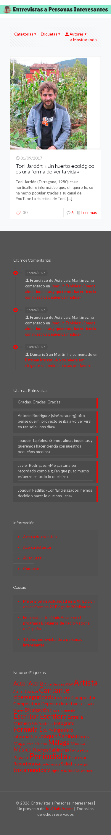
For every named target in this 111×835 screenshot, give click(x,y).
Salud (66, 763)
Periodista (48, 756)
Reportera (23, 763)
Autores (76, 34)
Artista (86, 682)
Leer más (89, 212)
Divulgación (37, 709)
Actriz (36, 683)
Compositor (83, 697)
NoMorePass (79, 750)
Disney (18, 710)
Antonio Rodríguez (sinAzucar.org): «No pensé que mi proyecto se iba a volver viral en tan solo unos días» (54, 421)
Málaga (59, 742)
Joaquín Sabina (56, 736)
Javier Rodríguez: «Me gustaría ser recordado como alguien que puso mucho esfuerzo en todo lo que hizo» (53, 471)
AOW (69, 684)
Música (77, 743)
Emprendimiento (62, 710)
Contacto (31, 568)
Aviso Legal (32, 558)
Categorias (23, 34)
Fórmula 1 (28, 729)
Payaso (20, 757)
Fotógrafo (64, 723)
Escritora (53, 716)
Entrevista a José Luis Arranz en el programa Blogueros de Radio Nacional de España (57, 623)
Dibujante (86, 704)
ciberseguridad (32, 697)
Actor (20, 683)
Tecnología (81, 764)
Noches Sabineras (51, 749)
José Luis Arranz (59, 808)
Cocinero (61, 697)
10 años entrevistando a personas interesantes (52, 642)
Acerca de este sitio (40, 536)
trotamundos (29, 769)
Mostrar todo (85, 39)
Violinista (70, 770)
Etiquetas (49, 34)
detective (68, 703)
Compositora (26, 703)
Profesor (78, 757)
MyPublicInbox (36, 744)
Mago (19, 743)
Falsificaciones (42, 723)
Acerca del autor (37, 547)
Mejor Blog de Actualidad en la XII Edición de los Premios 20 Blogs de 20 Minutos (59, 604)
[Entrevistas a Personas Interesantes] (55, 8)
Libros (82, 736)
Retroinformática (47, 764)
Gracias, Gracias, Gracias (39, 402)
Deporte (49, 703)
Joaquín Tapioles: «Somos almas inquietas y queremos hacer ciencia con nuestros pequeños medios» (60, 292)
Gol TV (48, 730)
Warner (87, 771)
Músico (22, 749)
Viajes (53, 770)
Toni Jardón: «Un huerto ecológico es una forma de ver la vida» (55, 169)
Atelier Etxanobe (25, 691)
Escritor (26, 716)
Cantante (54, 690)
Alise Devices (54, 684)
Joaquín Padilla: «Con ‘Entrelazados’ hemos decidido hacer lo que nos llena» (55, 493)
